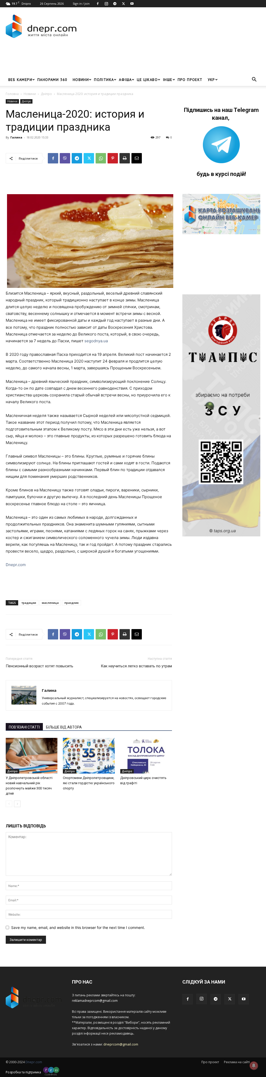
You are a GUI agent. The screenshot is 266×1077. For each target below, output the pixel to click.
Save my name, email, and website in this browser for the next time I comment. (78, 927)
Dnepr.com (16, 564)
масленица (50, 603)
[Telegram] (115, 3)
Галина (16, 137)
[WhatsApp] (101, 158)
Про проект (190, 79)
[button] (254, 80)
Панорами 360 (52, 79)
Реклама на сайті (237, 1062)
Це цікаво (147, 79)
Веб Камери (20, 79)
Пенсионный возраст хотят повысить (39, 666)
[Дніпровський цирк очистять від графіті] (146, 756)
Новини (81, 79)
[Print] (124, 158)
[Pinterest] (113, 158)
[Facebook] (98, 3)
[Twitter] (123, 3)
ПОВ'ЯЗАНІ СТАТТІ (24, 727)
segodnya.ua (96, 340)
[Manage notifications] (254, 1065)
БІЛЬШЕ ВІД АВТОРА (64, 727)
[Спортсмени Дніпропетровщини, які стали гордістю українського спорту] (89, 756)
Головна (12, 94)
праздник (71, 603)
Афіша (125, 79)
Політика (104, 79)
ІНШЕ (167, 79)
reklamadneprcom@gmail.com (95, 1000)
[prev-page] (9, 804)
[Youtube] (132, 3)
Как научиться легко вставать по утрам (136, 666)
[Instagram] (106, 3)
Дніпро (46, 94)
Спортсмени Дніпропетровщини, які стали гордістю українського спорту (89, 783)
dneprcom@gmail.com (120, 1044)
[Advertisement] (100, 59)
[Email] (136, 158)
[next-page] (17, 804)
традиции (29, 603)
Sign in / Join (81, 3)
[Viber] (65, 158)
